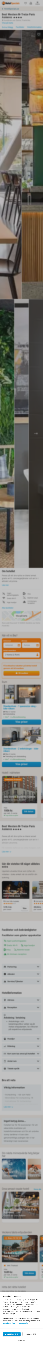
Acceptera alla (11, 1334)
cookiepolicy (24, 1323)
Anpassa (21, 1340)
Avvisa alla (31, 1334)
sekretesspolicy (9, 1323)
